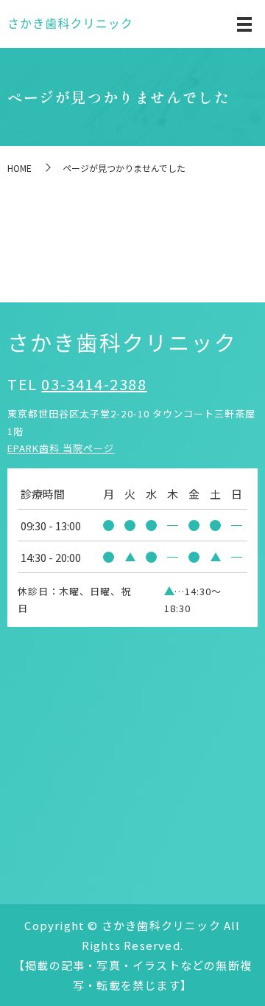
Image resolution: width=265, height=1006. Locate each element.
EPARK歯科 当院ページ (61, 448)
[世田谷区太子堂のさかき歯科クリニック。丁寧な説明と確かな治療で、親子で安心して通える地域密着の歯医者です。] (69, 24)
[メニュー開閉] (244, 24)
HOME (19, 168)
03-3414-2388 (93, 384)
